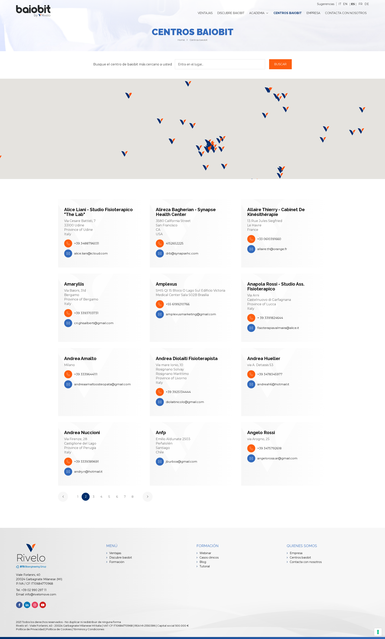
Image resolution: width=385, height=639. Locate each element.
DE (367, 4)
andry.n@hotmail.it (88, 471)
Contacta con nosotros (346, 13)
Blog (203, 562)
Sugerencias (325, 4)
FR (361, 4)
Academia (256, 13)
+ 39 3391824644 (270, 318)
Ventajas (205, 13)
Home (181, 39)
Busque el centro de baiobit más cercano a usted (132, 64)
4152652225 (174, 243)
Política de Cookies (58, 629)
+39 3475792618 (269, 448)
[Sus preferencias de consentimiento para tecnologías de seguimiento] (378, 632)
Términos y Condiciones (88, 629)
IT (339, 4)
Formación (116, 562)
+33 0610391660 (269, 239)
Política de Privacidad (30, 629)
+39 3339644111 (85, 374)
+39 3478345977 (269, 374)
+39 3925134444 (178, 392)
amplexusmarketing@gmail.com (191, 314)
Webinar (205, 553)
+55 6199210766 (177, 304)
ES (353, 4)
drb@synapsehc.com (182, 253)
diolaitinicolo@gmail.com (185, 402)
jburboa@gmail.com (181, 461)
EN (345, 4)
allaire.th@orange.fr (272, 249)
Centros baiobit (288, 13)
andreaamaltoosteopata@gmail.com (102, 384)
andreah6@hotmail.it (273, 384)
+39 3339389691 (86, 461)
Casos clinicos (209, 557)
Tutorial (205, 566)
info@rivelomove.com (40, 594)
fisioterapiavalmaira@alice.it (278, 328)
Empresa (313, 13)
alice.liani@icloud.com (91, 253)
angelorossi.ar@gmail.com (277, 458)
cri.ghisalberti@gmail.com (93, 323)
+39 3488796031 (86, 243)
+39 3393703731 (86, 313)
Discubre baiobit (230, 13)
